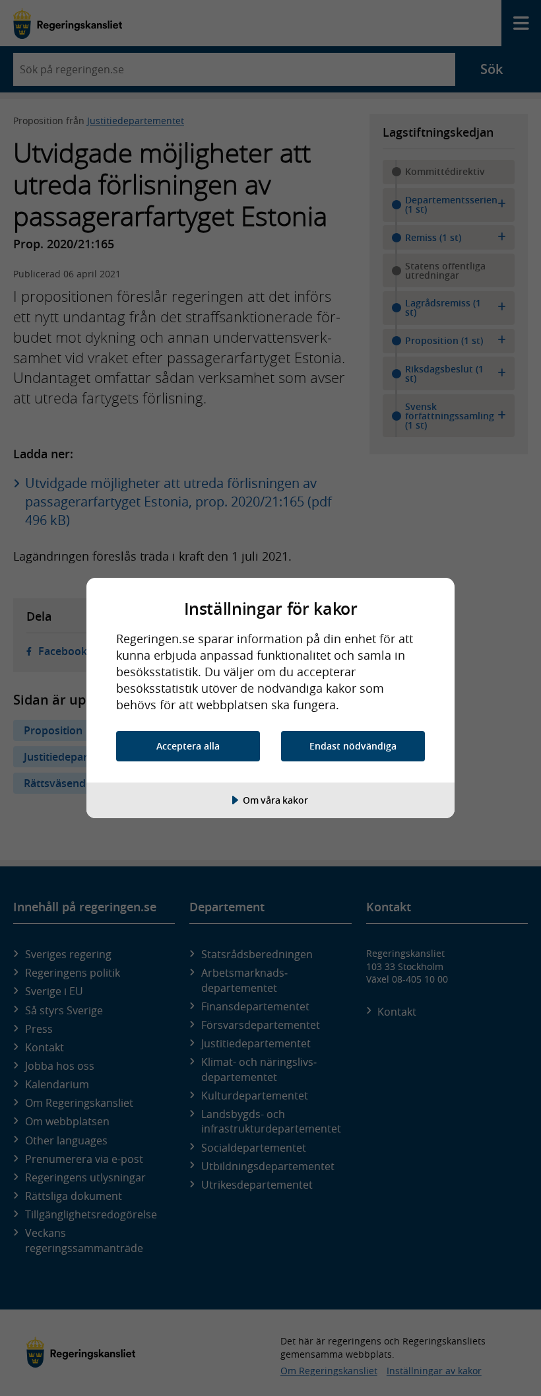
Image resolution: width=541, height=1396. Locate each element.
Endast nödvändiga (353, 746)
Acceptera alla (188, 746)
